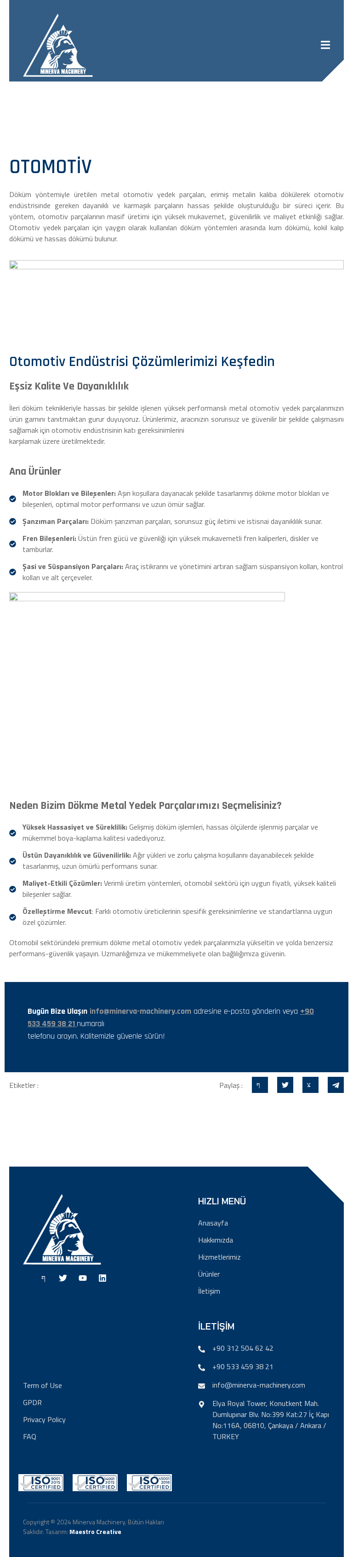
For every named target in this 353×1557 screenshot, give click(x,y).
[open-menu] (325, 46)
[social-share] (260, 1085)
